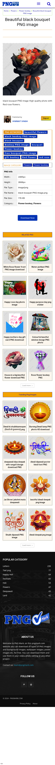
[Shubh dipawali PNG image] (14, 520)
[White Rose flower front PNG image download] (14, 253)
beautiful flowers (36, 132)
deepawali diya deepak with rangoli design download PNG (14, 464)
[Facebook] (22, 33)
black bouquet (14, 140)
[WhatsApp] (42, 33)
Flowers (14, 11)
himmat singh (20, 121)
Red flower (29, 157)
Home (6, 11)
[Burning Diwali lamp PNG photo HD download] (40, 412)
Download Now (28, 218)
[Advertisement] (27, 734)
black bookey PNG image (20, 136)
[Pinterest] (35, 33)
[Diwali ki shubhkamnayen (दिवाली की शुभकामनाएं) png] (14, 412)
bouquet (37, 144)
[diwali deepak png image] (40, 520)
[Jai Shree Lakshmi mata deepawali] (14, 485)
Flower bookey (24, 11)
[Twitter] (29, 33)
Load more (26, 385)
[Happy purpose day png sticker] (40, 288)
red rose (44, 157)
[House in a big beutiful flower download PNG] (14, 361)
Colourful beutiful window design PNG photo (40, 340)
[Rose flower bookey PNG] (40, 361)
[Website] (31, 684)
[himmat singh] (8, 119)
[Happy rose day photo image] (14, 288)
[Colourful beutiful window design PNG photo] (40, 323)
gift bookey (12, 157)
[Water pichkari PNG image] (40, 253)
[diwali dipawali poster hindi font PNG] (40, 447)
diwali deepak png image (40, 535)
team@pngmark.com (24, 665)
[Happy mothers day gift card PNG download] (14, 323)
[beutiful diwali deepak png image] (40, 485)
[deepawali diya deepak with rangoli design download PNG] (14, 447)
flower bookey (14, 148)
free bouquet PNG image (20, 153)
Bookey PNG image (17, 144)
